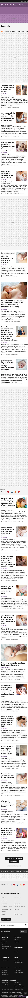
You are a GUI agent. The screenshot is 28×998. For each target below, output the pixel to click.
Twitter (1, 491)
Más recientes (10, 858)
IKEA (23, 31)
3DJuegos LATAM (18, 982)
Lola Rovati (8, 276)
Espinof (16, 952)
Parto (15, 901)
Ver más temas (6, 919)
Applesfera (4, 944)
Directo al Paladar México (7, 989)
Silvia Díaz (7, 166)
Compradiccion (5, 974)
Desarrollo (17, 903)
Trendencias (4, 970)
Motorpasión (17, 960)
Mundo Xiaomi (5, 948)
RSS (15, 491)
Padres (3, 914)
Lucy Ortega (8, 107)
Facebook (5, 491)
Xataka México (5, 982)
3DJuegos (16, 939)
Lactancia (4, 93)
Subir (22, 931)
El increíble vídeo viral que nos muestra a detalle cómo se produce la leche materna (8, 832)
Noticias (12, 871)
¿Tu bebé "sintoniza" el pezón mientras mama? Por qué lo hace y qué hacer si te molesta (8, 619)
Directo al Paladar (5, 960)
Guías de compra (6, 667)
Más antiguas (14, 861)
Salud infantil (18, 871)
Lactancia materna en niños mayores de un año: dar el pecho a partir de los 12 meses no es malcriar (8, 501)
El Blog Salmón (17, 970)
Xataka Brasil (5, 984)
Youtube (8, 491)
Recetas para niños (7, 906)
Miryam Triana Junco (10, 136)
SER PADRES (4, 5)
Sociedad (16, 909)
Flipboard (19, 491)
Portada (20, 858)
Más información (22, 996)
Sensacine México (18, 984)
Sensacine (16, 949)
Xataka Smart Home (6, 946)
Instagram (12, 491)
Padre (18, 31)
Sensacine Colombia (18, 987)
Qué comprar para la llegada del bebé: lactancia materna (13, 664)
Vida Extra (16, 941)
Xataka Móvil (4, 941)
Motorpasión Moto (18, 962)
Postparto (4, 903)
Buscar (26, 925)
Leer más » (10, 105)
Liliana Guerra (9, 321)
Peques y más (18, 914)
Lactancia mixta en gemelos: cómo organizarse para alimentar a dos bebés (7, 589)
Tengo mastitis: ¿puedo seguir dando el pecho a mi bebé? (7, 775)
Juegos (13, 31)
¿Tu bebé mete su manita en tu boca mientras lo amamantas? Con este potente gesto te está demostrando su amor (7, 691)
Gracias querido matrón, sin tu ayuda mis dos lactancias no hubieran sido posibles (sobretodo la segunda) (12, 304)
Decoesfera (4, 972)
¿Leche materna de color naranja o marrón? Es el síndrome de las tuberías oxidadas (7, 750)
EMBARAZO (13, 5)
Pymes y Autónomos (18, 972)
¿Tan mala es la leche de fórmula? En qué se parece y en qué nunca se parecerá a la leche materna (8, 116)
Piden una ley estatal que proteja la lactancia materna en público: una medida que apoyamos (8, 146)
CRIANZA (20, 5)
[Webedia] (24, 1)
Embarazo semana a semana (7, 910)
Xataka (3, 939)
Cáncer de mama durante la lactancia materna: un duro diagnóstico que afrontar (7, 531)
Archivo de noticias (14, 866)
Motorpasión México (18, 989)
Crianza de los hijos (19, 906)
